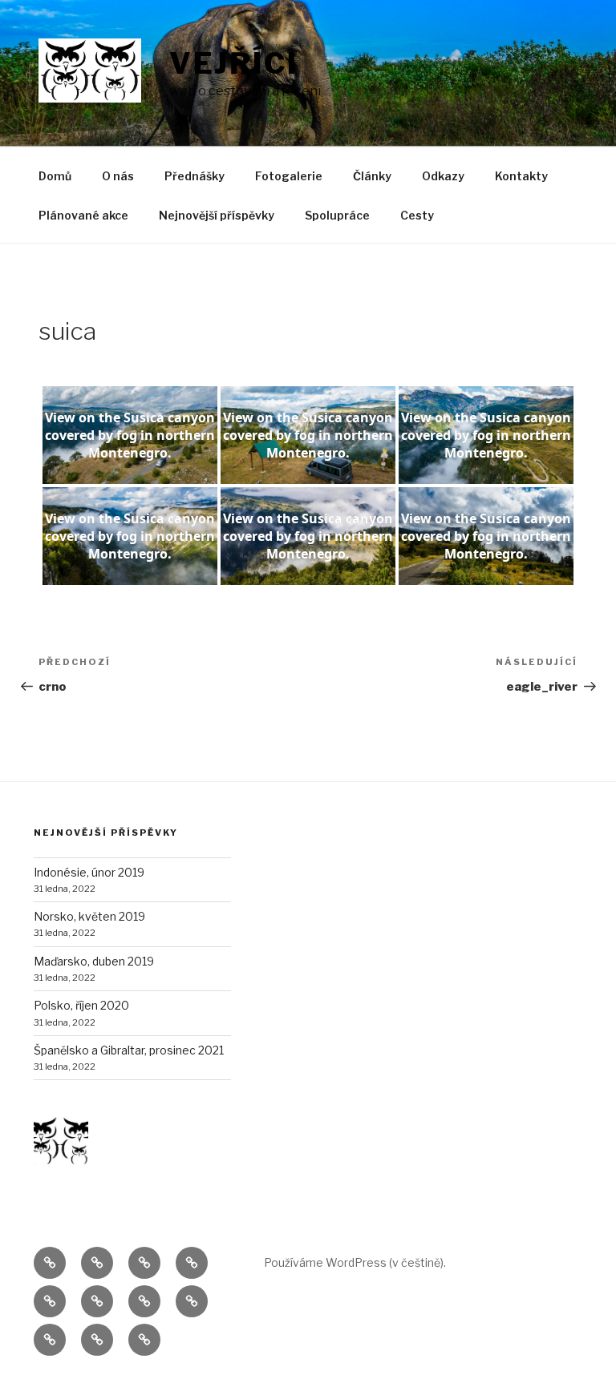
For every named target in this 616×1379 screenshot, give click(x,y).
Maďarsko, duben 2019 (94, 961)
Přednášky (194, 176)
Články (372, 176)
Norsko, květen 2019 (89, 916)
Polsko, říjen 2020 (81, 1005)
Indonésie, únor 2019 (89, 872)
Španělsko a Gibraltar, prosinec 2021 (129, 1050)
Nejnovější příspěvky (216, 215)
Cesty (417, 215)
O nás (118, 176)
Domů (54, 176)
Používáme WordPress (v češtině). (355, 1262)
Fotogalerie (288, 176)
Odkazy (443, 176)
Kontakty (521, 176)
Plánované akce (83, 215)
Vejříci (233, 63)
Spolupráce (337, 215)
